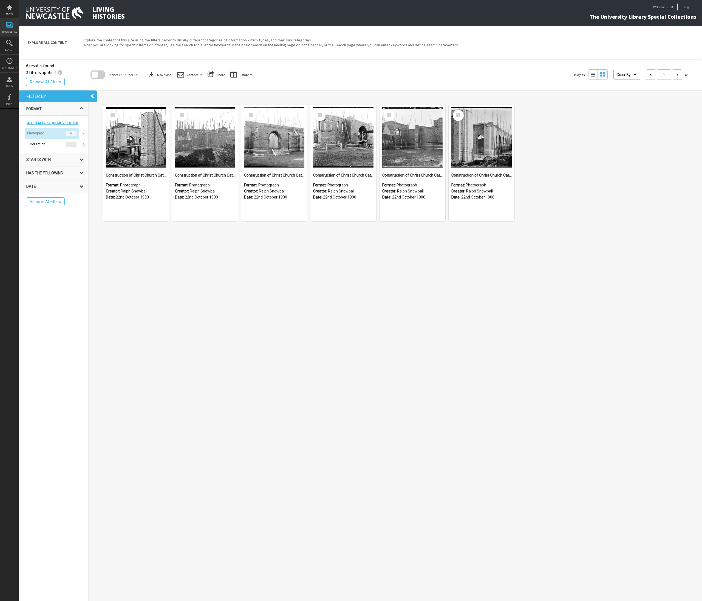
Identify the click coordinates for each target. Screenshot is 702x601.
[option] (53, 139)
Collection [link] (37, 144)
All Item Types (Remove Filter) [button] (52, 123)
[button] (189, 74)
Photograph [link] (35, 133)
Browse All (9, 31)
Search (9, 50)
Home (9, 13)
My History (9, 68)
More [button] (9, 104)
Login (9, 86)
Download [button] (160, 74)
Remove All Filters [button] (45, 82)
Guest (669, 7)
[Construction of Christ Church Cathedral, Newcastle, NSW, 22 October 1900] (136, 137)
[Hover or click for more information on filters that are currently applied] (60, 72)
